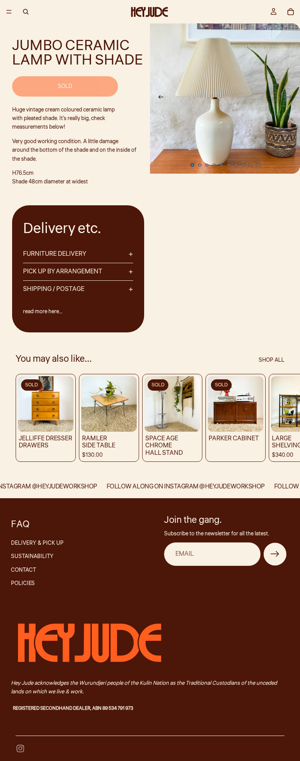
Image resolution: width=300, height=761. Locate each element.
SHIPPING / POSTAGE (53, 289)
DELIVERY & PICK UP (37, 543)
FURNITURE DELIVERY (54, 253)
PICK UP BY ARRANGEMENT (62, 271)
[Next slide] (291, 98)
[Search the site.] (25, 11)
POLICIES (23, 583)
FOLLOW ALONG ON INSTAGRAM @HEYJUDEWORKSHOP (181, 486)
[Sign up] (275, 554)
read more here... (42, 312)
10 (257, 165)
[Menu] (9, 12)
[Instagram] (20, 748)
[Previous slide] (158, 98)
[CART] (290, 11)
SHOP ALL (271, 360)
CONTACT (23, 570)
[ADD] (125, 420)
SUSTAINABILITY (32, 556)
